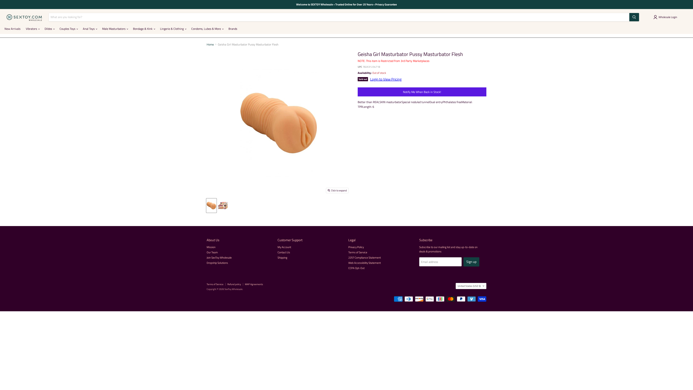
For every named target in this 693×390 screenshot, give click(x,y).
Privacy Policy (356, 247)
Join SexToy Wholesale (219, 257)
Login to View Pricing (386, 79)
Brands (232, 29)
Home (210, 44)
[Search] (634, 17)
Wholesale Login (668, 17)
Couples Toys (68, 29)
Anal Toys (89, 29)
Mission (211, 247)
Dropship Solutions (217, 263)
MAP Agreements (254, 284)
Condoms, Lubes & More (206, 29)
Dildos (49, 29)
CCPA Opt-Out (356, 268)
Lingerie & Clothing (172, 29)
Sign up (471, 261)
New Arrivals (12, 29)
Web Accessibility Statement (364, 263)
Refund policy (234, 284)
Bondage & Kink (143, 29)
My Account (284, 247)
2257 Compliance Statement (364, 257)
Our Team (212, 252)
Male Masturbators (114, 29)
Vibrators (32, 29)
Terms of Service (357, 252)
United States (469, 286)
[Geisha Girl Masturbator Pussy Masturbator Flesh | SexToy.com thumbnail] (211, 205)
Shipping (282, 257)
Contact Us (284, 252)
